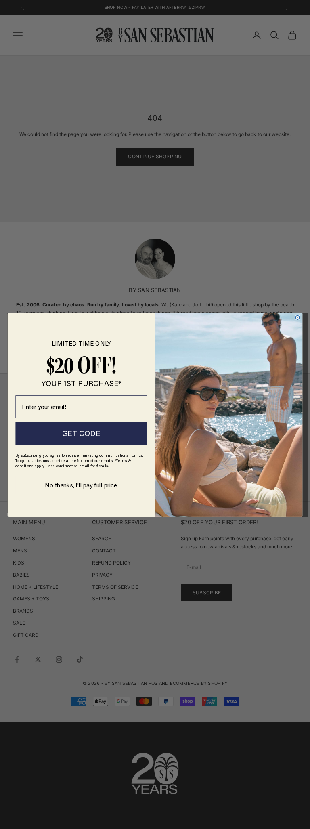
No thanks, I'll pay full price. (81, 485)
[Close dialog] (297, 317)
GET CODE (81, 433)
